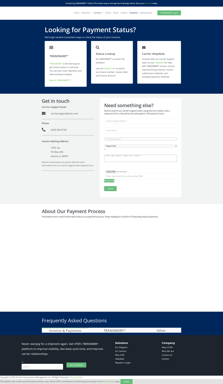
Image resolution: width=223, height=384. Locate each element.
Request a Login (123, 362)
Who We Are (168, 351)
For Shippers (121, 347)
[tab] (65, 330)
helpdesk (159, 62)
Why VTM (119, 354)
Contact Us (167, 354)
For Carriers (120, 351)
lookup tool (109, 68)
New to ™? (60, 80)
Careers (165, 358)
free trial (148, 3)
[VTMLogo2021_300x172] (50, 9)
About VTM (167, 347)
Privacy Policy (77, 377)
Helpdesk (119, 358)
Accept (126, 381)
